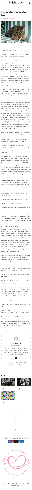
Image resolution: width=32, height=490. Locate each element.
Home (16, 418)
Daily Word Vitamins (6, 10)
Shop (16, 424)
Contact (16, 429)
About (16, 421)
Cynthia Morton (14, 18)
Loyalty (19, 388)
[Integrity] (8, 395)
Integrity (3, 402)
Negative (3, 388)
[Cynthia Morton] (16, 2)
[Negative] (8, 382)
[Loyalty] (24, 382)
